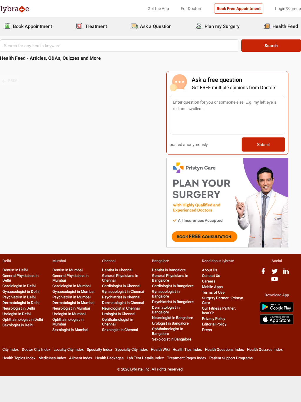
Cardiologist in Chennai (121, 286)
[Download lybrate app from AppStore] (277, 323)
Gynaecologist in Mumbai (73, 291)
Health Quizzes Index (265, 349)
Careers (208, 281)
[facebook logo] (263, 273)
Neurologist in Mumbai (71, 308)
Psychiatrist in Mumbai (71, 297)
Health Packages (109, 358)
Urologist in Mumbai (69, 314)
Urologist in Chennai (118, 314)
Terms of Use (213, 292)
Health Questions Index (224, 349)
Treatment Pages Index (186, 358)
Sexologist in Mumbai (70, 330)
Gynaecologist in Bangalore (166, 293)
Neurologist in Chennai (121, 308)
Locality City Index (68, 349)
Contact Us (211, 275)
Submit (263, 144)
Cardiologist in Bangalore (173, 286)
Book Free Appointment (239, 8)
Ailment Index (80, 358)
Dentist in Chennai (117, 270)
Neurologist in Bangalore (172, 317)
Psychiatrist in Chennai (121, 297)
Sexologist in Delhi (17, 325)
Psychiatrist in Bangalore (173, 302)
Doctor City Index (36, 349)
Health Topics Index (19, 358)
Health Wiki (160, 349)
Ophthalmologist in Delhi (22, 319)
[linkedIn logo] (286, 273)
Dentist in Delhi (15, 270)
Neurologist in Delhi (18, 308)
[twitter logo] (274, 273)
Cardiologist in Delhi (19, 286)
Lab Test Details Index (145, 358)
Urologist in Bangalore (170, 323)
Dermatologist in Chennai (123, 302)
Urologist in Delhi (16, 314)
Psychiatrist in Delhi (19, 297)
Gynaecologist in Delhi (20, 291)
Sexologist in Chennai (120, 330)
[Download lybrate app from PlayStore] (277, 311)
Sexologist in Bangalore (171, 339)
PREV (12, 81)
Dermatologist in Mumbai (73, 302)
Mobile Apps (212, 287)
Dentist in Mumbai (67, 270)
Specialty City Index (131, 349)
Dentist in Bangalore (169, 270)
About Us (209, 270)
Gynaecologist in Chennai (123, 291)
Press (207, 330)
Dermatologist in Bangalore (166, 309)
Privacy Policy (213, 318)
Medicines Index (52, 358)
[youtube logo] (274, 281)
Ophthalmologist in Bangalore (167, 331)
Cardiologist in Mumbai (71, 286)
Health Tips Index (187, 349)
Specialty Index (99, 349)
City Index (10, 349)
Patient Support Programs (231, 358)
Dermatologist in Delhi (20, 302)
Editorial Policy (214, 324)
